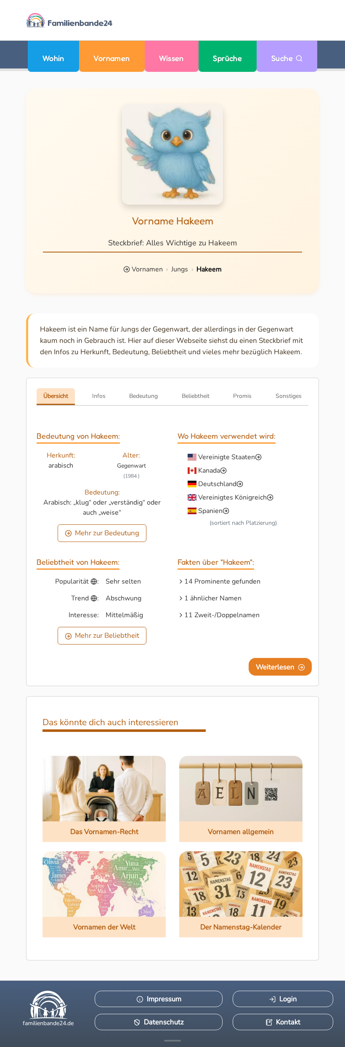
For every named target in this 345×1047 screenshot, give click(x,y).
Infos (99, 396)
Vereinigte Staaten (226, 457)
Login (288, 999)
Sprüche (227, 58)
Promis (242, 396)
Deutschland (217, 484)
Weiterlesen (275, 667)
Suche (283, 58)
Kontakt (288, 1022)
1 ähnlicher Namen (213, 598)
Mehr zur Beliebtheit (107, 635)
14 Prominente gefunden (222, 581)
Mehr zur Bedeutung (107, 533)
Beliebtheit (196, 396)
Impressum (164, 999)
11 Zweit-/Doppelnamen (222, 615)
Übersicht (55, 396)
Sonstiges (289, 396)
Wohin (53, 58)
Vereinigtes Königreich (232, 497)
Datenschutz (164, 1022)
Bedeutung (143, 396)
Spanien (210, 511)
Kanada (209, 470)
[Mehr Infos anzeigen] (172, 1040)
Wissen (171, 58)
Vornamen (111, 58)
